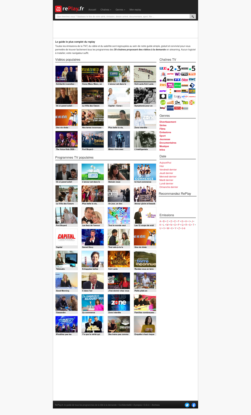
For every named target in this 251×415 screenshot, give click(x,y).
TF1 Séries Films (177, 79)
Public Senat (177, 108)
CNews (177, 91)
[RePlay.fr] (70, 8)
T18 (192, 85)
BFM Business (192, 91)
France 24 (170, 96)
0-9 (183, 228)
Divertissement (167, 121)
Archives (156, 404)
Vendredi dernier (168, 169)
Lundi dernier (166, 183)
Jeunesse (164, 139)
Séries (162, 125)
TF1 (162, 68)
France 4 (162, 79)
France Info (170, 91)
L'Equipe (192, 96)
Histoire (184, 108)
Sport (162, 135)
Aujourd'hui (165, 162)
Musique (164, 146)
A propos (137, 404)
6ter (184, 79)
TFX (192, 74)
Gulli (162, 102)
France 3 (177, 68)
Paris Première (184, 85)
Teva (177, 85)
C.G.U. (147, 404)
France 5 (192, 68)
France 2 (170, 68)
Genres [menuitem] (120, 9)
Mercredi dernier (167, 176)
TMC (184, 74)
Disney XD (184, 102)
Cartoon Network (177, 102)
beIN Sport (177, 96)
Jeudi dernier (166, 173)
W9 (177, 74)
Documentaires (167, 142)
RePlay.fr (59, 404)
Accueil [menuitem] (92, 9)
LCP (170, 108)
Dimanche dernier (168, 187)
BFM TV (184, 91)
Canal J (170, 102)
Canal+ (184, 68)
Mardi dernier (166, 180)
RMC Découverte (192, 79)
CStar (170, 79)
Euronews (162, 96)
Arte (170, 74)
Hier (161, 166)
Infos (162, 149)
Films (162, 128)
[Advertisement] (125, 29)
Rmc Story (162, 85)
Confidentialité (125, 404)
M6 (162, 74)
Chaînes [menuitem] (105, 9)
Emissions (165, 132)
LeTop (162, 108)
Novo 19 (162, 91)
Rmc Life (170, 85)
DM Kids (192, 102)
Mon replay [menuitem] (135, 9)
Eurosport (184, 96)
